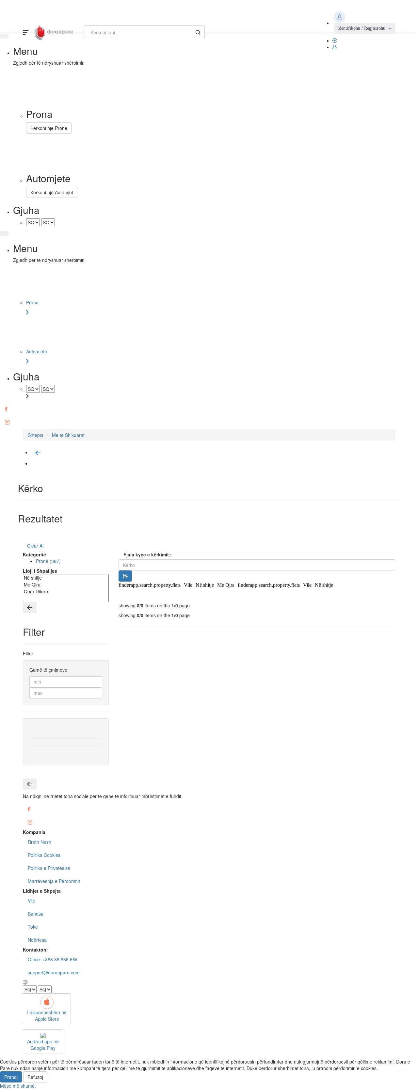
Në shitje (205, 585)
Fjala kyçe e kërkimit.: (147, 554)
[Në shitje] (65, 577)
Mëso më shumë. (18, 1085)
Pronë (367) (48, 561)
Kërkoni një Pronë (48, 128)
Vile (188, 585)
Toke (33, 926)
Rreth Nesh (39, 842)
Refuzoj (35, 1077)
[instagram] (209, 422)
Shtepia (35, 435)
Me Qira (225, 585)
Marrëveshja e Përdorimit (54, 881)
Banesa (35, 913)
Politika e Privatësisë (49, 868)
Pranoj (11, 1077)
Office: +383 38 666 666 (53, 959)
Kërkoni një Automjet (51, 192)
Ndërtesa (37, 940)
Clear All (35, 545)
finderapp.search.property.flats (150, 585)
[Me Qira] (65, 584)
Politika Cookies (44, 855)
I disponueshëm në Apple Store (47, 1015)
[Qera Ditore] (65, 591)
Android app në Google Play (43, 1044)
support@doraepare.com (54, 972)
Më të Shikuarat (68, 435)
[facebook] (209, 409)
